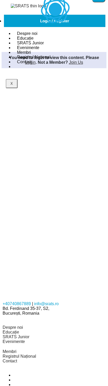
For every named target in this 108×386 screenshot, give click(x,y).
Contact (24, 62)
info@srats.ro (46, 304)
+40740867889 (17, 304)
